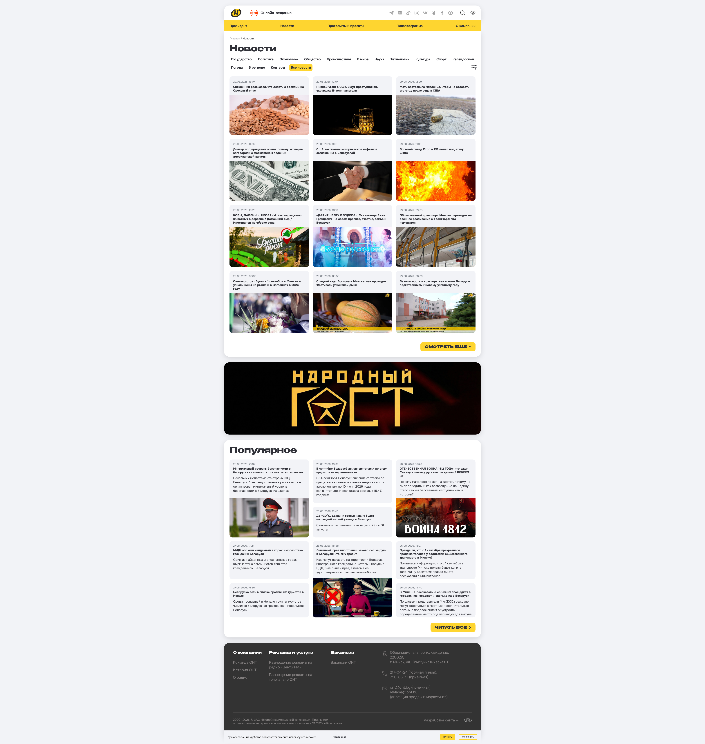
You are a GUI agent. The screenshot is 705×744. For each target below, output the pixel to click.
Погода (237, 67)
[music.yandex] (450, 13)
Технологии (400, 59)
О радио (240, 677)
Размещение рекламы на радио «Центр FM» (290, 665)
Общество (312, 59)
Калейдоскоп (463, 59)
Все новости (301, 67)
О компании (466, 26)
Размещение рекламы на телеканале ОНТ (290, 677)
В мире (362, 59)
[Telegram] (391, 13)
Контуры (278, 67)
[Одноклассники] (433, 13)
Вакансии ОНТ (343, 662)
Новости (287, 26)
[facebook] (442, 13)
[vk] (425, 13)
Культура (422, 59)
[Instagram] (417, 13)
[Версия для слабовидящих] (473, 12)
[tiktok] (408, 13)
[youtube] (400, 13)
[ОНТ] (236, 13)
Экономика (289, 59)
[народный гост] (352, 398)
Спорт (441, 59)
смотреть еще (446, 347)
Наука (379, 59)
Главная (234, 38)
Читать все (451, 628)
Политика (266, 59)
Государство (241, 59)
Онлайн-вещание (276, 13)
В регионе (257, 67)
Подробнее (339, 736)
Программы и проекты (346, 26)
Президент (238, 26)
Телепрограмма (410, 26)
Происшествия (339, 59)
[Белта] (466, 720)
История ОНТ (244, 670)
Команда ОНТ (245, 662)
